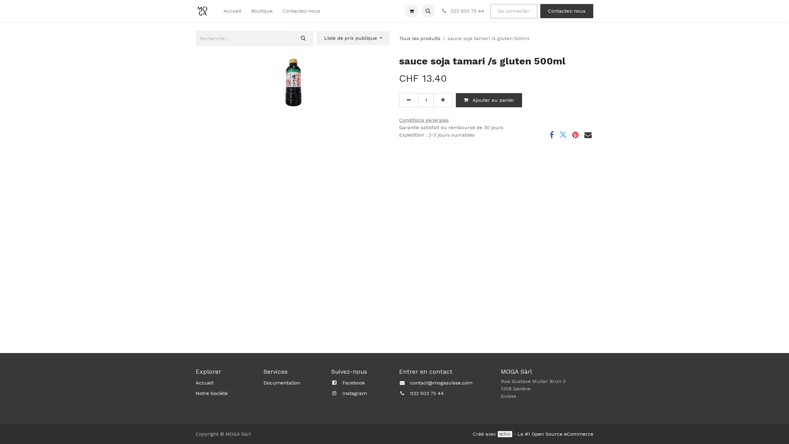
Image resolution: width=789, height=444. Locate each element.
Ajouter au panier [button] (492, 100)
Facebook (353, 383)
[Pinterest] (575, 134)
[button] (428, 11)
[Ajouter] (443, 100)
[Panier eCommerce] (411, 11)
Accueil (205, 383)
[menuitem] (232, 11)
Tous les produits (419, 38)
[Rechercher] (303, 38)
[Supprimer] (409, 100)
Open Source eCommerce (562, 434)
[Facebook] (552, 134)
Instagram (354, 393)
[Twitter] (563, 134)
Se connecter (513, 11)
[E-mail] (588, 134)
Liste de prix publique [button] (351, 38)
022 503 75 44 (466, 11)
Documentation (282, 383)
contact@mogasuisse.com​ (441, 383)
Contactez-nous (567, 11)
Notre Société (212, 393)
